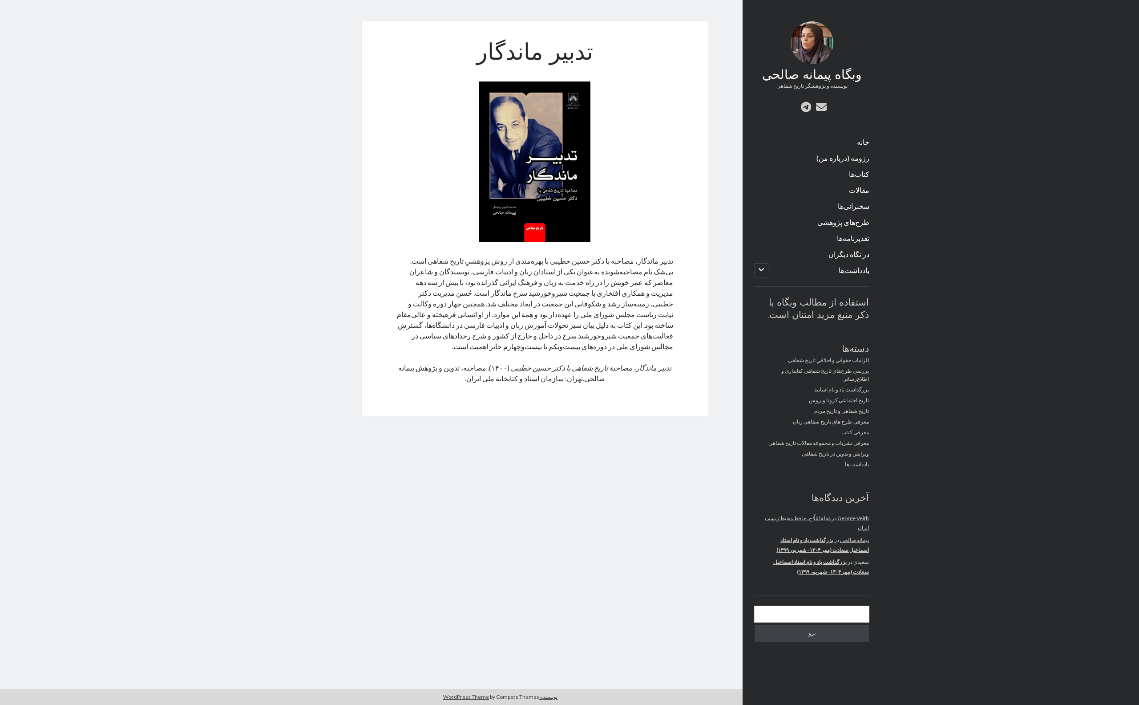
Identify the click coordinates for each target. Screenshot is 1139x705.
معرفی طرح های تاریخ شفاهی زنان (831, 421)
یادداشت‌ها (854, 270)
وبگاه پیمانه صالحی (812, 76)
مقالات (859, 190)
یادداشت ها (857, 464)
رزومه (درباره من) (842, 158)
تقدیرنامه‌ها (853, 238)
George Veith (853, 518)
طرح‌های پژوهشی (843, 222)
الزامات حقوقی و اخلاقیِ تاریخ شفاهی (828, 360)
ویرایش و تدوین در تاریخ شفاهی (835, 453)
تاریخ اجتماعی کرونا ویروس (839, 400)
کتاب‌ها (859, 174)
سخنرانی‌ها (853, 206)
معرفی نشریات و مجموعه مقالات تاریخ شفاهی (818, 443)
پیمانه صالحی (854, 540)
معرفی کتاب (855, 432)
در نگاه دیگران (848, 254)
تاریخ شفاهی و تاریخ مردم (841, 411)
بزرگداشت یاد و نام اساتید (841, 389)
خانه (863, 142)
